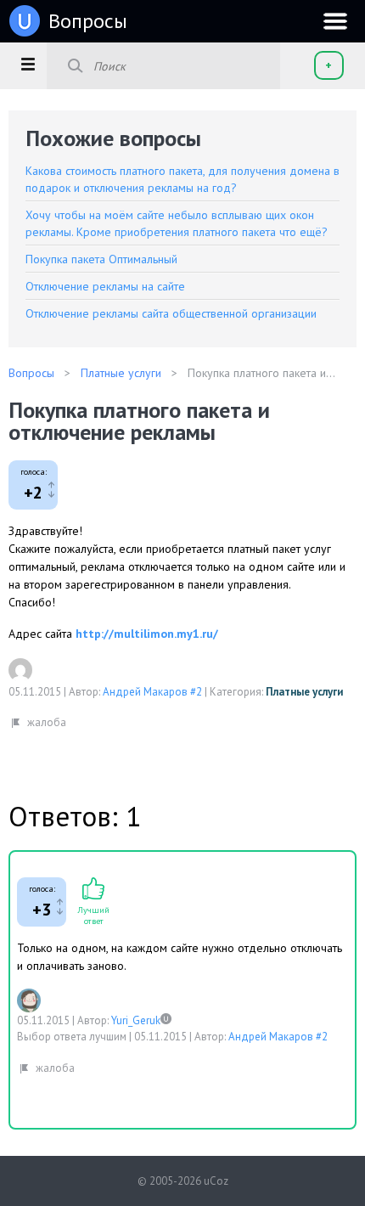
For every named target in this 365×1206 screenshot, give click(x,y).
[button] (27, 63)
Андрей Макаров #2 (152, 692)
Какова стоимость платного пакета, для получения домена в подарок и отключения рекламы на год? (182, 179)
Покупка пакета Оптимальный (101, 259)
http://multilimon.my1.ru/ (147, 633)
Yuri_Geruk (135, 1020)
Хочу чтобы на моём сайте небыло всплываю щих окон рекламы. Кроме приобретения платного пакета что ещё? (176, 223)
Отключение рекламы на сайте (105, 286)
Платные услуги (304, 692)
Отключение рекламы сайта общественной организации (171, 313)
